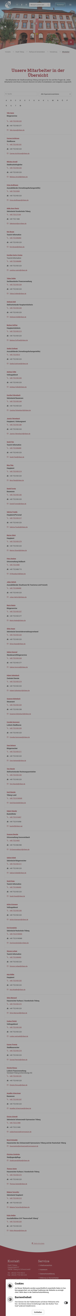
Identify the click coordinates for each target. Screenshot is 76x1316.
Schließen (38, 1312)
